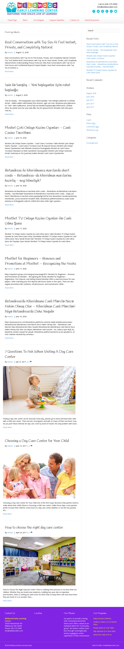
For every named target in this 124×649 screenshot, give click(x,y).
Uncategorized (92, 143)
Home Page (12, 20)
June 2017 (90, 103)
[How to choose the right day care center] (39, 561)
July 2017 (89, 100)
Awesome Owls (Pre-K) (102, 634)
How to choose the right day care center (34, 527)
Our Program (38, 20)
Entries (90, 123)
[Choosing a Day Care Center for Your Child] (39, 474)
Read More (9, 71)
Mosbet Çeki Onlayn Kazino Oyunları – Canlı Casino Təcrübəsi (101, 57)
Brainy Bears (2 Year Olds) (103, 628)
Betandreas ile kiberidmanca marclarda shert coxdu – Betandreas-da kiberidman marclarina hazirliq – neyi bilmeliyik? (38, 175)
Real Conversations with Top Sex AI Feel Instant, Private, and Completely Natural (102, 45)
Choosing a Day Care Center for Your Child (37, 441)
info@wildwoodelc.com (111, 645)
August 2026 (91, 93)
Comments (92, 127)
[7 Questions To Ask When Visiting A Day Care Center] (39, 390)
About (25, 20)
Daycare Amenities (57, 20)
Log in (88, 120)
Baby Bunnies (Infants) (102, 618)
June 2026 (90, 97)
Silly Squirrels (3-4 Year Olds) (104, 631)
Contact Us (74, 20)
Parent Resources (92, 20)
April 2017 (90, 107)
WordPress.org (92, 130)
